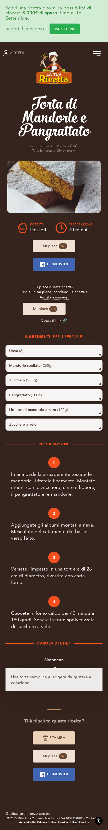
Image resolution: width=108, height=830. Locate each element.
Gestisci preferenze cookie (28, 813)
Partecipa (64, 29)
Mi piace (54, 246)
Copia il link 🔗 (54, 320)
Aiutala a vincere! (54, 297)
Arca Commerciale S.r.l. (40, 818)
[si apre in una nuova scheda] (54, 187)
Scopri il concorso (25, 28)
